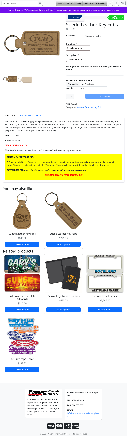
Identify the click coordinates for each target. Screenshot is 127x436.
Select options (22, 244)
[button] (116, 3)
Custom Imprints (85, 107)
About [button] (70, 3)
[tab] (10, 115)
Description (10, 115)
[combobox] (19, 3)
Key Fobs (98, 107)
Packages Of (72, 35)
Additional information (31, 115)
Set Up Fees (72, 55)
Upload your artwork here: (79, 80)
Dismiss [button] (115, 10)
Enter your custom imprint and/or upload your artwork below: (93, 68)
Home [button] (61, 3)
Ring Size (71, 44)
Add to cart (104, 96)
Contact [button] (88, 3)
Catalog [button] (100, 3)
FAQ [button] (79, 3)
